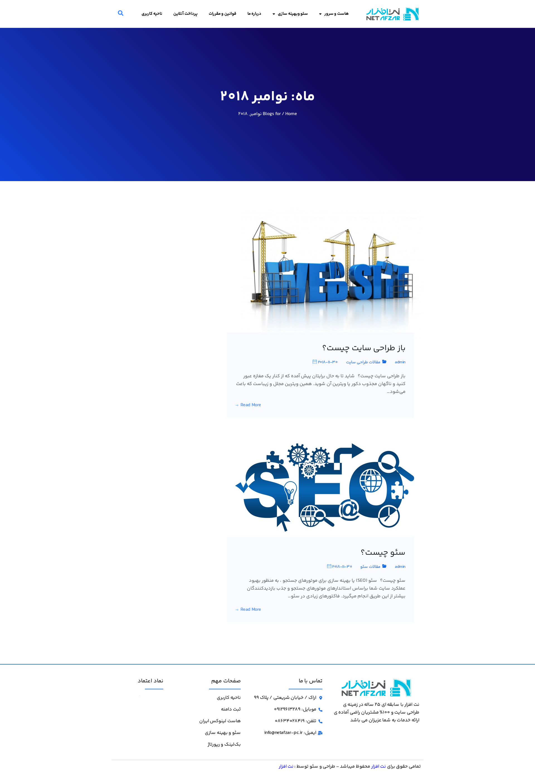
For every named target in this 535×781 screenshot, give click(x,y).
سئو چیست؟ (383, 553)
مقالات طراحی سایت (363, 362)
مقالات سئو (370, 567)
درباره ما (254, 14)
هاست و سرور (336, 14)
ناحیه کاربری (152, 14)
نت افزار (378, 766)
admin (400, 362)
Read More (250, 405)
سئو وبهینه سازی (293, 14)
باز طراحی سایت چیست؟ (363, 349)
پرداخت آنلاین (185, 14)
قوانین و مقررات (222, 14)
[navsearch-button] (120, 14)
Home (291, 114)
